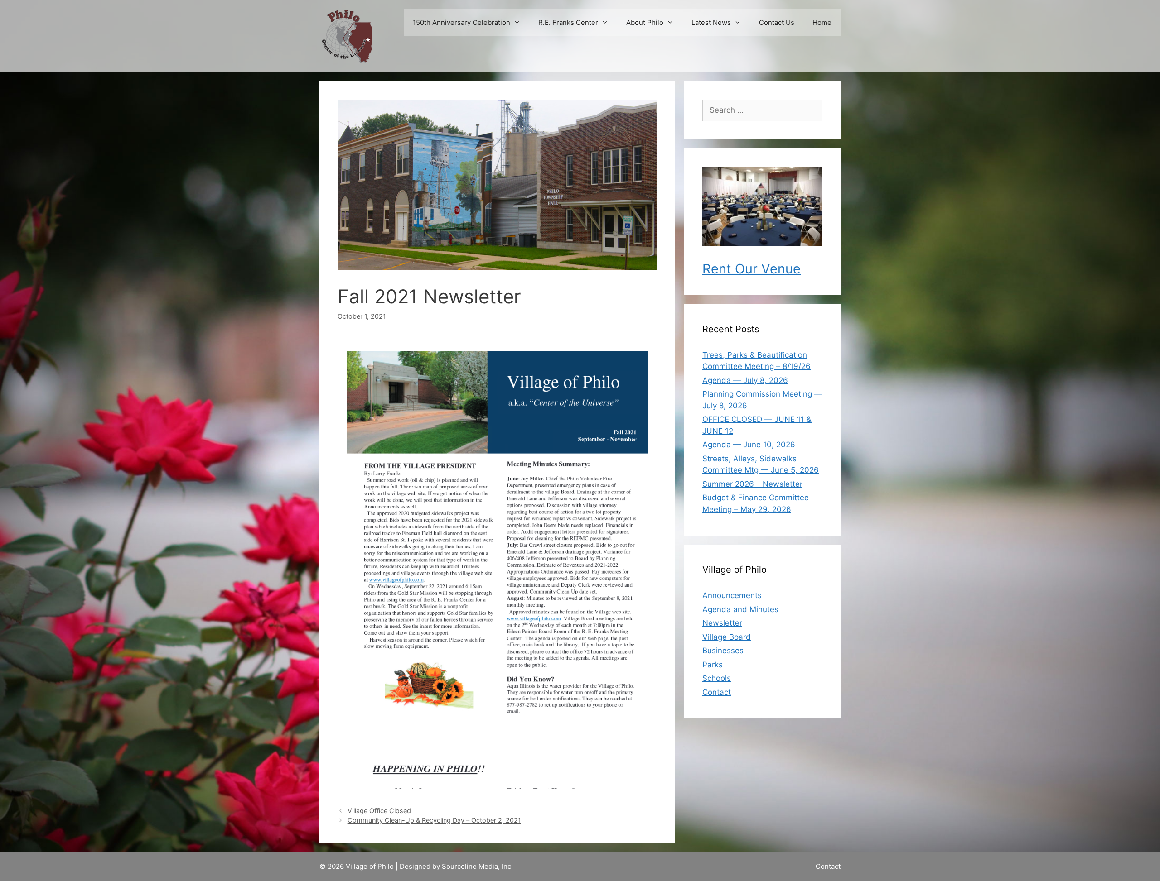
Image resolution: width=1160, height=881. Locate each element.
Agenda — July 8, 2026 (745, 380)
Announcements (732, 595)
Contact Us (776, 22)
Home (821, 22)
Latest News (711, 22)
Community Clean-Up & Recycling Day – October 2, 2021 (434, 820)
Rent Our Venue (751, 269)
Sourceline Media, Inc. (477, 866)
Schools (716, 678)
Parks (712, 664)
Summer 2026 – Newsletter (752, 483)
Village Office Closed (379, 810)
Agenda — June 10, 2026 (748, 444)
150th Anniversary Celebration (461, 22)
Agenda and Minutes (740, 609)
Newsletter (722, 622)
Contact (716, 692)
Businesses (723, 650)
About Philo (644, 22)
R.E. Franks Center (568, 22)
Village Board (726, 637)
